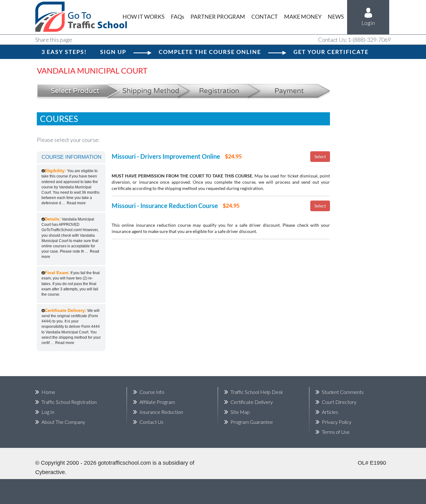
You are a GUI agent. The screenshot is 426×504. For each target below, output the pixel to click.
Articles (330, 412)
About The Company (63, 422)
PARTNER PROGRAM (218, 16)
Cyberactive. (50, 472)
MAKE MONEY (303, 16)
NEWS (336, 16)
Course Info (151, 392)
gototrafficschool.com (124, 463)
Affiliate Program (157, 402)
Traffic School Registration (69, 402)
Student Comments (343, 392)
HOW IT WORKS (144, 16)
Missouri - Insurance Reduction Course (165, 205)
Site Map (240, 412)
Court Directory (339, 402)
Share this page (53, 39)
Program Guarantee (251, 422)
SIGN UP (113, 51)
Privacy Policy (336, 422)
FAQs (177, 16)
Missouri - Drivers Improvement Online (166, 156)
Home (48, 392)
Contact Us (151, 422)
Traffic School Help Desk (256, 392)
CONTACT (264, 16)
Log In (47, 412)
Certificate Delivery (251, 402)
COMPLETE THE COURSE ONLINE (210, 51)
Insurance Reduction (161, 412)
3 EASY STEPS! (64, 51)
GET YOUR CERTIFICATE (331, 51)
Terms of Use (336, 432)
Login (368, 22)
